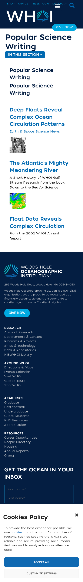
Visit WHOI (12, 376)
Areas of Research (18, 332)
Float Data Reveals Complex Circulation (37, 222)
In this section (24, 54)
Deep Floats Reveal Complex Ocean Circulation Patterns (37, 117)
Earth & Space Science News (35, 131)
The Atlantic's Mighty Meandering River (39, 167)
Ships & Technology (20, 346)
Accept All (41, 562)
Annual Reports (16, 451)
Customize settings (42, 573)
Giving (9, 456)
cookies (17, 532)
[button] (76, 515)
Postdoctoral (14, 407)
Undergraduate (16, 411)
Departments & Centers (23, 337)
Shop (10, 3)
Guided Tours (14, 381)
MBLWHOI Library (18, 355)
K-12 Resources (16, 420)
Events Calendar (17, 372)
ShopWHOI (12, 385)
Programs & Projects (20, 341)
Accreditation (15, 425)
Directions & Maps (18, 367)
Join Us (23, 3)
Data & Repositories (20, 350)
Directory (59, 3)
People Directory (17, 442)
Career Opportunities (20, 438)
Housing (10, 447)
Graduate (11, 403)
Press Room (40, 3)
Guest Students (16, 416)
